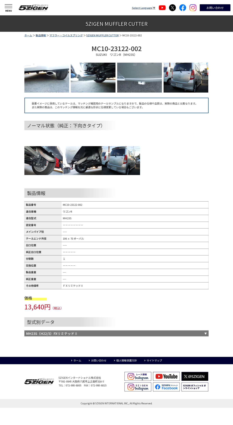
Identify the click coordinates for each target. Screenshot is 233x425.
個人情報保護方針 (126, 360)
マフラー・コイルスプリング (66, 35)
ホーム (28, 35)
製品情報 (41, 35)
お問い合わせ (215, 8)
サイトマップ (154, 360)
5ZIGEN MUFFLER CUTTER (102, 35)
